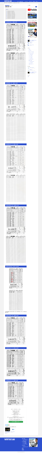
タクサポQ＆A (30, 50)
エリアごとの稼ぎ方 (30, 55)
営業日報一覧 (31, 42)
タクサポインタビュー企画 (31, 51)
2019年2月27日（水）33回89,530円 (11, 18)
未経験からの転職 (21, 1)
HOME (18, 1)
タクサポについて (30, 1)
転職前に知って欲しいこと (25, 440)
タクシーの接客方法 (24, 443)
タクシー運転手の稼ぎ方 (26, 1)
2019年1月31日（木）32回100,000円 (11, 17)
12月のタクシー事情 (12, 431)
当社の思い (37, 1)
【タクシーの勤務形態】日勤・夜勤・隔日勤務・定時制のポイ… (7, 432)
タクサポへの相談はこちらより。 (16, 421)
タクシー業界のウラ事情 (7, 5)
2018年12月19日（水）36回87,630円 (11, 16)
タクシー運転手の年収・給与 (31, 61)
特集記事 (34, 1)
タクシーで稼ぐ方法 (30, 56)
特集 (28, 76)
